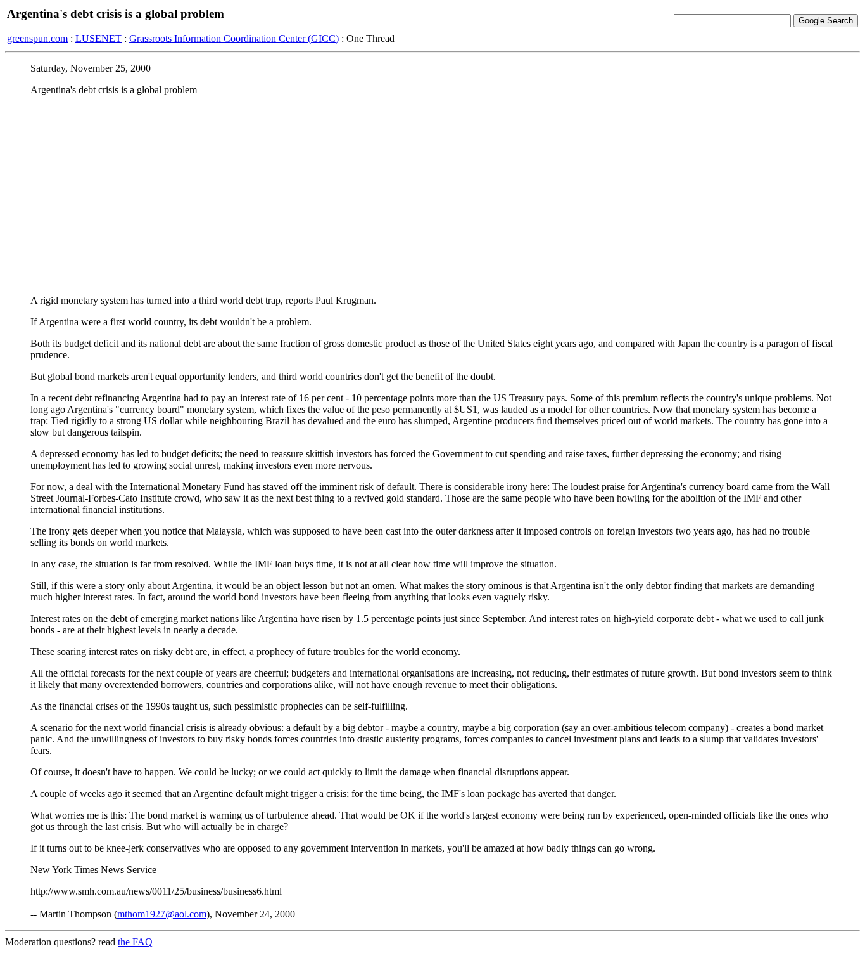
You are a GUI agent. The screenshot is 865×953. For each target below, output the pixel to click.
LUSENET (98, 38)
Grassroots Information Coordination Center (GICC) (234, 38)
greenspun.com (37, 38)
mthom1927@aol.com (161, 914)
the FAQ (135, 942)
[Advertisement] (432, 194)
